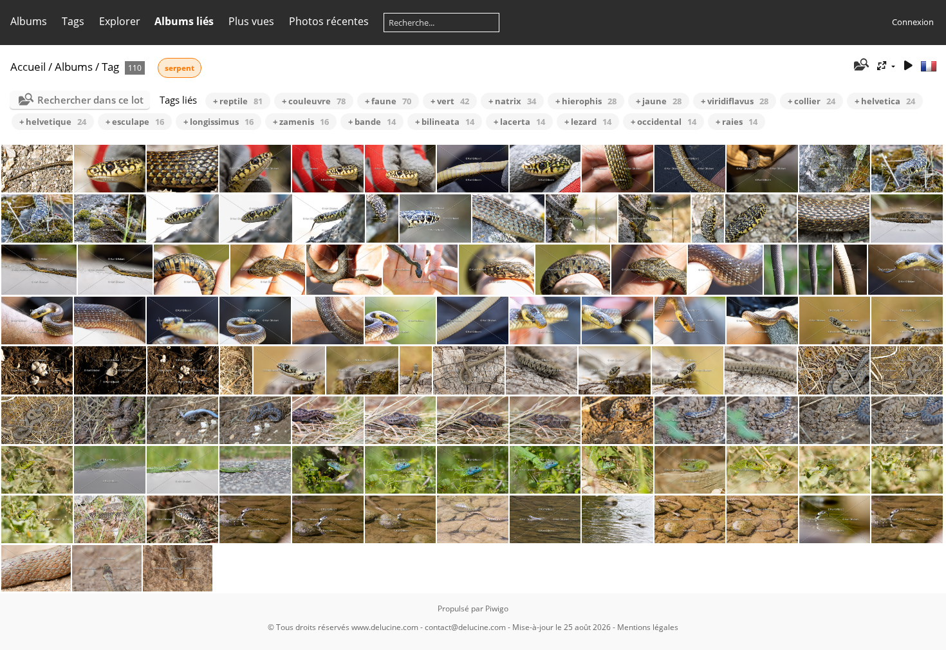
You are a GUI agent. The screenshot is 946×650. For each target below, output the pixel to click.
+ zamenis (301, 121)
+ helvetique (52, 121)
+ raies (736, 121)
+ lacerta (519, 121)
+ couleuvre (314, 101)
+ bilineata (444, 121)
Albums (28, 21)
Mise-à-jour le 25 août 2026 (561, 627)
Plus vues (251, 21)
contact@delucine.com (465, 627)
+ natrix (512, 101)
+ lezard (587, 121)
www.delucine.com (384, 627)
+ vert (450, 101)
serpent (179, 67)
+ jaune (659, 101)
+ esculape (135, 121)
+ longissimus (218, 121)
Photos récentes (329, 21)
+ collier (811, 101)
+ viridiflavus (734, 101)
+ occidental (663, 121)
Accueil (28, 66)
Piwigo (496, 608)
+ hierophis (586, 101)
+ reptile (238, 101)
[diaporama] (908, 66)
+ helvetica (885, 101)
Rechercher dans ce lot (90, 99)
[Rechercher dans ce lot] (860, 65)
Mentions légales (647, 627)
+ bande (372, 121)
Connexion (913, 22)
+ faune (388, 101)
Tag (110, 66)
